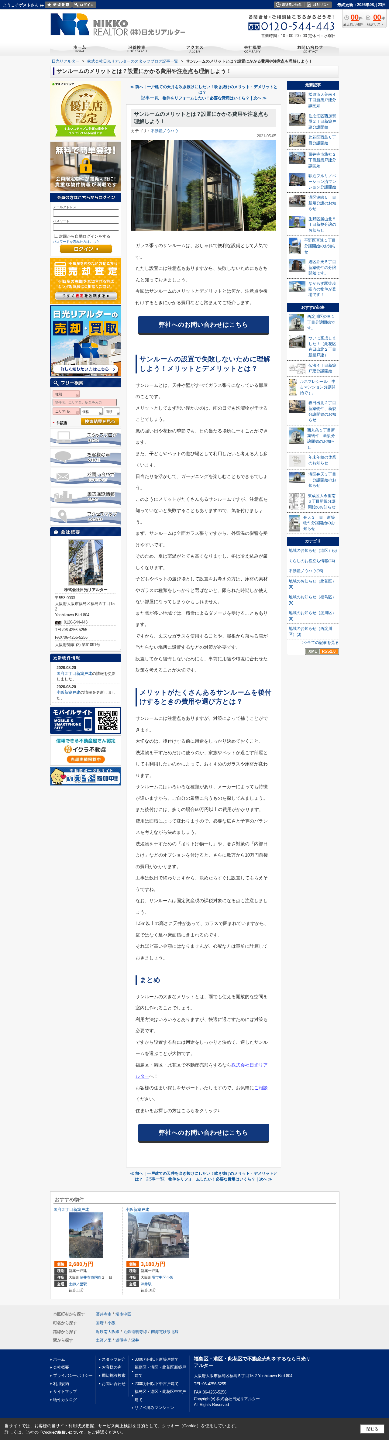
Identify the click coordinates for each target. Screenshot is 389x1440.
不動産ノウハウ (164, 131)
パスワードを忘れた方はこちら (76, 241)
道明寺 (121, 1340)
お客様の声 (112, 1367)
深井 (135, 1340)
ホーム (59, 1359)
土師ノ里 (104, 1340)
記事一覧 (150, 97)
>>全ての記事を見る (320, 642)
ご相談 (261, 1087)
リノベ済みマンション (154, 1407)
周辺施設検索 (114, 1375)
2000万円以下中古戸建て (157, 1383)
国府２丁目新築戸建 (74, 673)
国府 (98, 1277)
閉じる (372, 1429)
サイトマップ (65, 1391)
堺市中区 (159, 1277)
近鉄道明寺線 (135, 1331)
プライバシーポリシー (73, 1375)
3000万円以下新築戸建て (157, 1359)
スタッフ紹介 (114, 1359)
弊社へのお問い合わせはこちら (203, 324)
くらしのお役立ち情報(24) (312, 560)
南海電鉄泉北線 (165, 1331)
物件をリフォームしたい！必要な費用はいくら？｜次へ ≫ (215, 98)
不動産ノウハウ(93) (306, 571)
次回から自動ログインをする (84, 236)
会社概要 (61, 1367)
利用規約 (61, 1383)
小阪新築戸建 (68, 692)
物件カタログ (65, 1399)
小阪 (170, 1277)
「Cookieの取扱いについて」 (63, 1432)
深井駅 (146, 1284)
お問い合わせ (114, 1383)
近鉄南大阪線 (107, 1331)
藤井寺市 (87, 1277)
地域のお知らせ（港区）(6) (313, 550)
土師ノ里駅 (78, 1284)
